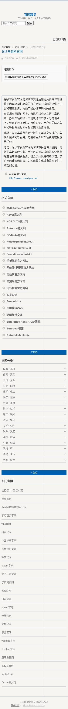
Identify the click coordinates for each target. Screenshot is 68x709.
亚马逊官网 (8, 657)
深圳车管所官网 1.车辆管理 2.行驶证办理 (25, 77)
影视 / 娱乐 (9, 408)
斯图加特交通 (14, 314)
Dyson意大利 (9, 682)
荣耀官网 (6, 498)
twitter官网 (7, 674)
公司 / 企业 (9, 380)
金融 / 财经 (9, 459)
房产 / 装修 (9, 414)
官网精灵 (30, 14)
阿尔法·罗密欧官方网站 (20, 267)
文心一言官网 (9, 574)
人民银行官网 (9, 549)
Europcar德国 (15, 328)
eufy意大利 (8, 665)
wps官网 (6, 523)
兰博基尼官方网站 (17, 260)
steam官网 (7, 565)
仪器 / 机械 (9, 368)
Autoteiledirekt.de (18, 334)
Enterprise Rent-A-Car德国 (23, 321)
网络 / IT (7, 448)
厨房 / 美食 (9, 403)
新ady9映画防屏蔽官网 (14, 507)
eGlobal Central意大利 (21, 207)
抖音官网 (6, 532)
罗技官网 (6, 624)
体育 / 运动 (9, 374)
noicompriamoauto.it (20, 241)
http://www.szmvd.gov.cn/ (23, 178)
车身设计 (12, 294)
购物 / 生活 (9, 454)
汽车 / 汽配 (20, 47)
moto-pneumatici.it (19, 247)
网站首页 (6, 47)
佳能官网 (6, 615)
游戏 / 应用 (9, 437)
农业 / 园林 (9, 385)
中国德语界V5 (15, 308)
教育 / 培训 (9, 420)
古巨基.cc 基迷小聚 (12, 490)
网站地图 (59, 40)
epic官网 (6, 590)
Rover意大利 (14, 214)
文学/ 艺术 (8, 425)
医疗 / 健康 (9, 397)
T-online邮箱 (8, 649)
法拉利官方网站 (16, 274)
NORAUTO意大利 (17, 221)
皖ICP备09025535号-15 (34, 705)
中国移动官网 (9, 540)
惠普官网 (6, 632)
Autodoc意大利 (16, 228)
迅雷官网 (6, 599)
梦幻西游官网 (9, 515)
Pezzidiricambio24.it (19, 254)
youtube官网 (8, 640)
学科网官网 (8, 582)
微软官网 (6, 557)
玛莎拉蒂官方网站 (17, 288)
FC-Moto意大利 (16, 235)
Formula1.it (14, 301)
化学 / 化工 (9, 391)
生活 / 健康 (9, 442)
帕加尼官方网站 (16, 281)
